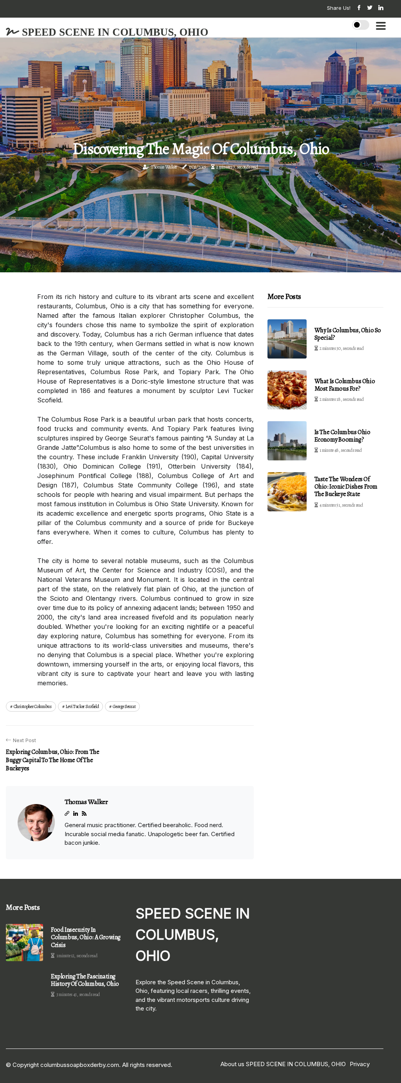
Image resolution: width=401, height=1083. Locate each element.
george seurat (124, 706)
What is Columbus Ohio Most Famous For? (344, 385)
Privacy (360, 1064)
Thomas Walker (164, 167)
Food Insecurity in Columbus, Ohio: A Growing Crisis (86, 937)
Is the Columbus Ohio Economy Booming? (342, 436)
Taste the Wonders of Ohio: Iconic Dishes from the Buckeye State (346, 486)
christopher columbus (33, 706)
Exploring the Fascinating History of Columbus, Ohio (85, 980)
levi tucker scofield (82, 706)
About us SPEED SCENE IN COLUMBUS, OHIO (283, 1064)
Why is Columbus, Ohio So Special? (347, 334)
